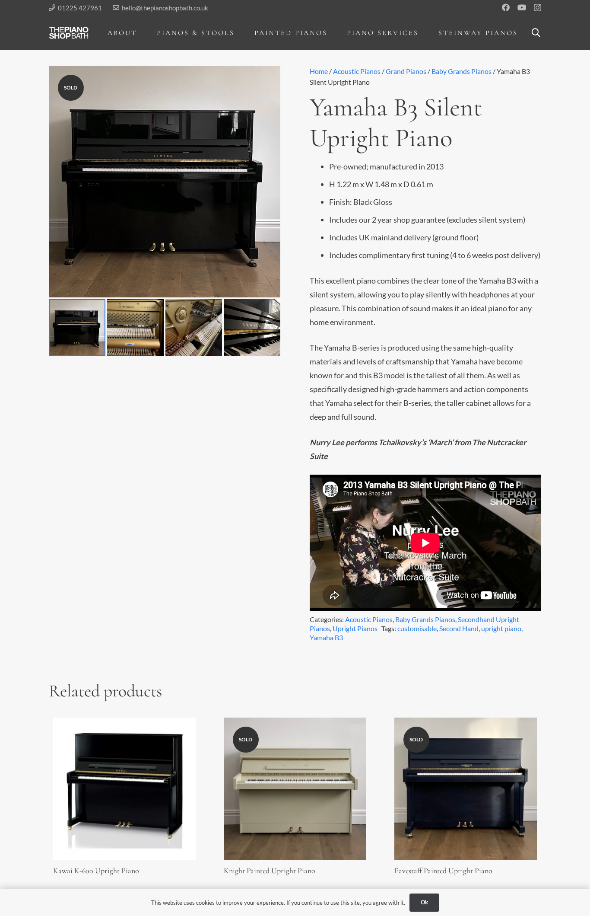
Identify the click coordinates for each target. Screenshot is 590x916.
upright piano (501, 628)
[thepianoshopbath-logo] (69, 32)
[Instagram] (537, 7)
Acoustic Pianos (357, 71)
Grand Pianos (406, 71)
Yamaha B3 (326, 637)
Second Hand (459, 628)
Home (319, 71)
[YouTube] (521, 7)
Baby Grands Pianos (461, 71)
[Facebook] (506, 7)
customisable (417, 628)
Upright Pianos (355, 628)
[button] (143, 33)
